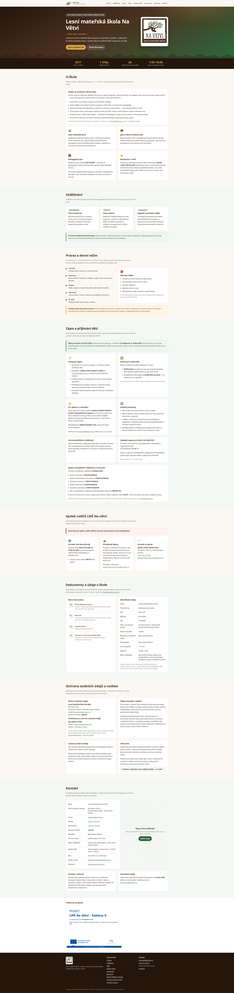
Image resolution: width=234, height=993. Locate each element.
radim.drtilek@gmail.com (82, 724)
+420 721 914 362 (94, 826)
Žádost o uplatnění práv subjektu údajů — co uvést (142, 769)
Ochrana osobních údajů (114, 980)
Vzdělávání (116, 3)
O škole (108, 3)
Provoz (124, 3)
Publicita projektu (112, 982)
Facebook (142, 969)
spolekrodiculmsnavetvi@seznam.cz (116, 567)
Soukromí (157, 3)
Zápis (130, 3)
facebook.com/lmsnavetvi (96, 864)
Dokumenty (148, 3)
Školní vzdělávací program (115, 977)
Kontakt (164, 3)
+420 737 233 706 (134, 121)
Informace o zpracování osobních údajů (134, 764)
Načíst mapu (145, 839)
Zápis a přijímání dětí (76, 47)
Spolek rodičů (138, 3)
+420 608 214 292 (80, 727)
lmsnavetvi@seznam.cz (116, 121)
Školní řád (110, 974)
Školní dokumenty (96, 47)
